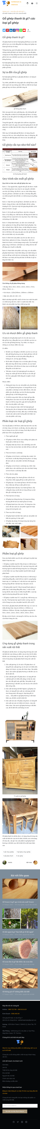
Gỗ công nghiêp (19, 904)
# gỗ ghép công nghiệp (23, 852)
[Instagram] (17, 30)
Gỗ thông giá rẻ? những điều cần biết (15, 992)
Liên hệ (4, 1067)
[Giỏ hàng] (32, 3)
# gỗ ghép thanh (8, 856)
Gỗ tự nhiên (18, 934)
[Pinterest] (7, 30)
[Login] (27, 3)
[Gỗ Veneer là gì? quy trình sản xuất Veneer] (20, 889)
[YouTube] (26, 1122)
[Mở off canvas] (37, 3)
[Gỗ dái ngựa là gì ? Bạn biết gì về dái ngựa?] (20, 919)
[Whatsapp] (20, 30)
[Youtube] (24, 30)
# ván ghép (19, 856)
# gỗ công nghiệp (9, 852)
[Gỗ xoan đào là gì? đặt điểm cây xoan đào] (20, 948)
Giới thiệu (5, 1064)
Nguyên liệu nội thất (8, 1076)
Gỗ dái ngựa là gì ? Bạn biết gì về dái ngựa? (17, 932)
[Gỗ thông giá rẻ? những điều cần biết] (20, 978)
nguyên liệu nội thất (31, 904)
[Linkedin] (10, 30)
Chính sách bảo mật (8, 1078)
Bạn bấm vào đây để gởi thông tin (15, 1111)
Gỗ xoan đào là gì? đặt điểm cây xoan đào (17, 962)
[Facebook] (14, 30)
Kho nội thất (6, 1073)
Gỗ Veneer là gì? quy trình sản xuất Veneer (18, 902)
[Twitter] (4, 30)
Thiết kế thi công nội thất (9, 1070)
